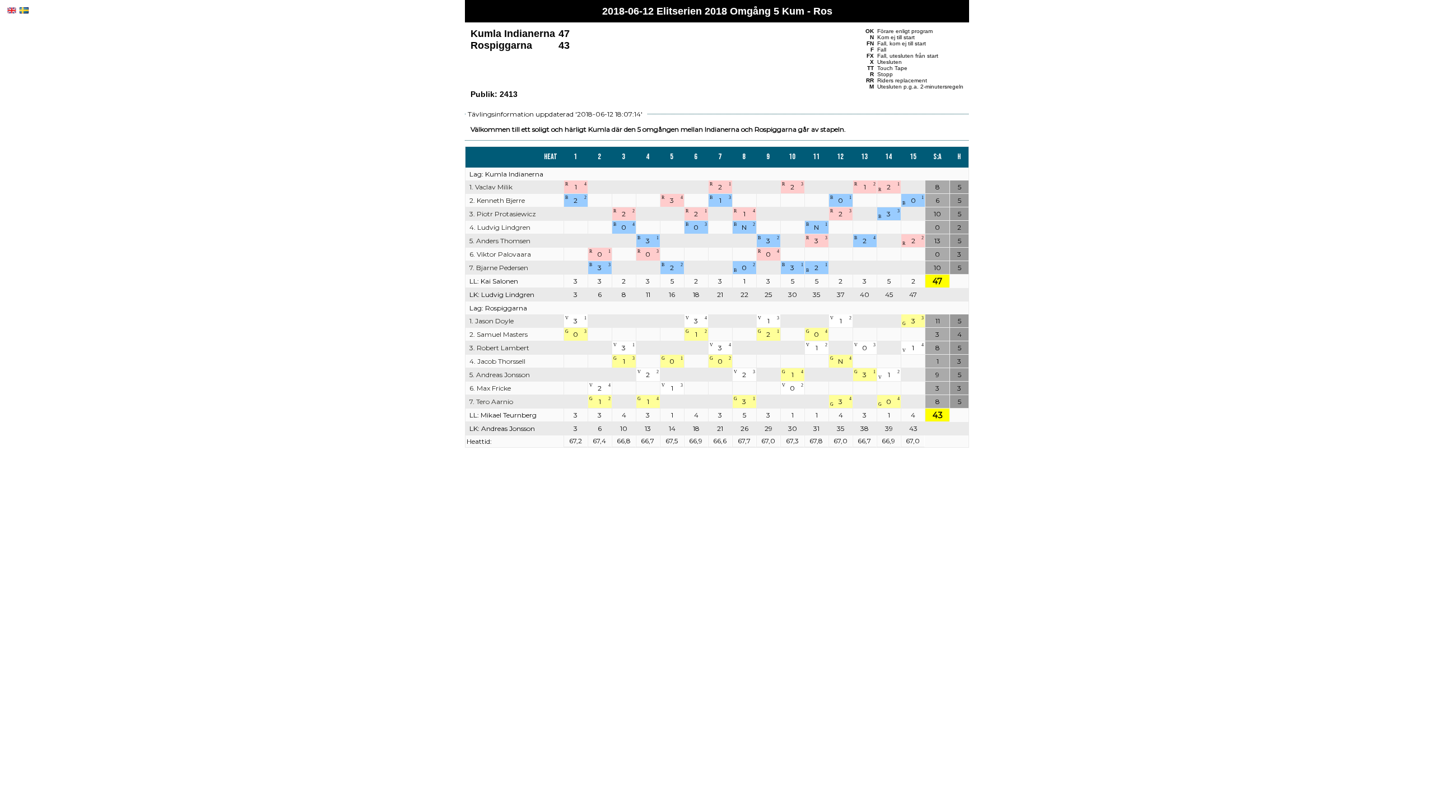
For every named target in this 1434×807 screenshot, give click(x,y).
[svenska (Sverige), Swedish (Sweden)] (24, 10)
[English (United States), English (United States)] (11, 10)
